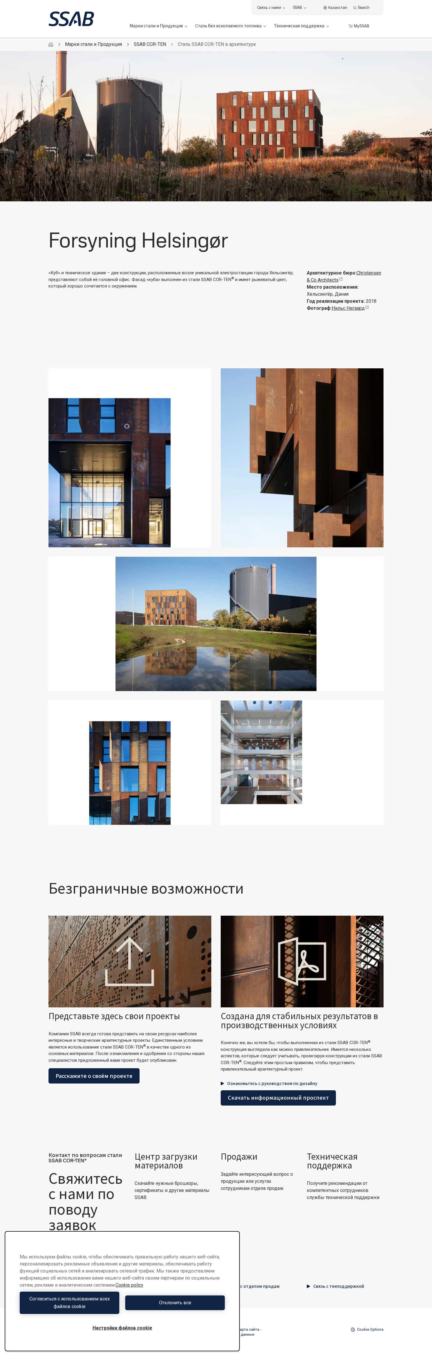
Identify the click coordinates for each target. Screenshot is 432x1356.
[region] (122, 1291)
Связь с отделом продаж (253, 1286)
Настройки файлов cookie (122, 1328)
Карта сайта (248, 1329)
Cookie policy (129, 1285)
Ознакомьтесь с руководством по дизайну (272, 1083)
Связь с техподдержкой (338, 1286)
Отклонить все (175, 1302)
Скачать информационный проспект (278, 1097)
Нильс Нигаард (348, 308)
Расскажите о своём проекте (94, 1076)
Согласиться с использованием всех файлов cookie (69, 1302)
